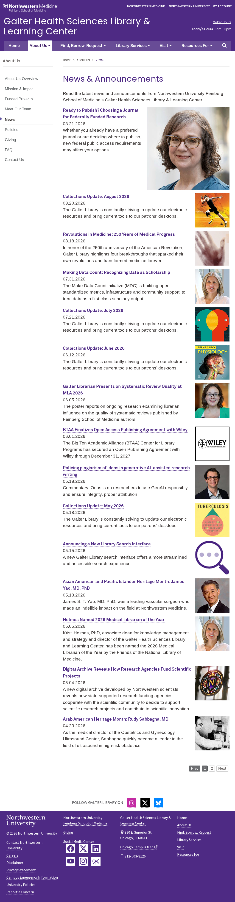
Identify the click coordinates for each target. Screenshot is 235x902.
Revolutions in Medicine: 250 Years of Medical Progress (119, 234)
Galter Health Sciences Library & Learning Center (77, 26)
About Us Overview (21, 79)
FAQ (8, 150)
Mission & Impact (20, 89)
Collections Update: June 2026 (94, 348)
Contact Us (14, 160)
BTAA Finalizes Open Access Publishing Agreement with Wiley (125, 430)
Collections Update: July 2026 (93, 310)
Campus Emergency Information (32, 877)
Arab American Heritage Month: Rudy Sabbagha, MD (115, 719)
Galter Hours (222, 22)
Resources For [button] (195, 46)
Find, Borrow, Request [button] (81, 46)
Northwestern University (189, 6)
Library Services (189, 839)
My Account (222, 6)
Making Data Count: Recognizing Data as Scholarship (116, 272)
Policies (11, 130)
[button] (224, 46)
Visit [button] (164, 46)
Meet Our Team (18, 109)
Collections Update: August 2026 (96, 196)
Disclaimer (14, 862)
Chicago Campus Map (137, 847)
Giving (10, 140)
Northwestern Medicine (146, 6)
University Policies (20, 884)
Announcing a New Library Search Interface (107, 544)
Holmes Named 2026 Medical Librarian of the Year (114, 620)
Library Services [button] (131, 46)
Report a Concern (20, 892)
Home (14, 46)
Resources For (188, 854)
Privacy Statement (21, 870)
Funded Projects (19, 99)
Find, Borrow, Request (194, 832)
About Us (83, 60)
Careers (12, 855)
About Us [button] (38, 46)
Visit (180, 847)
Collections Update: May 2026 (93, 506)
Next (222, 768)
